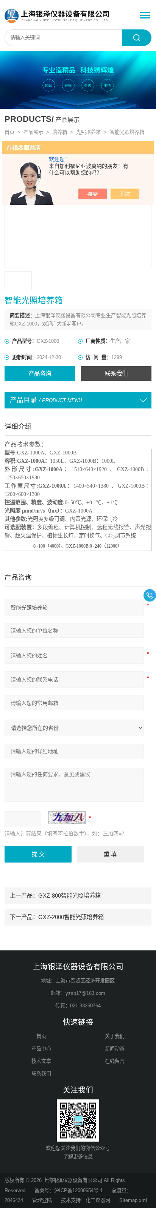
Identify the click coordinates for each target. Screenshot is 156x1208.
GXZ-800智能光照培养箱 (69, 895)
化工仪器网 (98, 1200)
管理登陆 (42, 1200)
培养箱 (59, 132)
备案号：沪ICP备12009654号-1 (68, 1190)
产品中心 (41, 1048)
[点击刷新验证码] (67, 817)
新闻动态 (115, 1048)
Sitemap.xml (133, 1200)
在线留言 (115, 1061)
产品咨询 (39, 373)
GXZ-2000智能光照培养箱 (71, 917)
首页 (9, 132)
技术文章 (41, 1061)
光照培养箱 (88, 132)
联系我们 (116, 373)
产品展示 (33, 132)
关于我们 (115, 1036)
